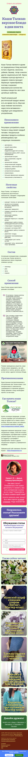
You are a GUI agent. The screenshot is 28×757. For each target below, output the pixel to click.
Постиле (13, 726)
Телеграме (17, 724)
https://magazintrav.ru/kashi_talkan (12, 426)
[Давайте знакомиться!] (14, 468)
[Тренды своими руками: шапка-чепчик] (14, 649)
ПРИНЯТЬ (19, 755)
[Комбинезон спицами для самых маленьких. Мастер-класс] (14, 628)
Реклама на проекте (5, 744)
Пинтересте (8, 724)
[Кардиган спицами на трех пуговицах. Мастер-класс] (14, 706)
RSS (2, 747)
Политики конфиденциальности (16, 547)
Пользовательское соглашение (8, 739)
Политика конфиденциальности (8, 741)
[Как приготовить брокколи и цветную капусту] (14, 576)
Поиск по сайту (4, 746)
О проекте (3, 743)
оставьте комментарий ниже (14, 494)
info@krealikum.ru (19, 735)
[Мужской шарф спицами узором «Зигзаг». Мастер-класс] (14, 602)
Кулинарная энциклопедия (9, 34)
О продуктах (22, 34)
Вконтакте (21, 722)
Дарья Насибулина (18, 734)
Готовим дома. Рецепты (14, 32)
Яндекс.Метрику (13, 752)
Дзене (14, 722)
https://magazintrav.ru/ (14, 450)
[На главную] (14, 14)
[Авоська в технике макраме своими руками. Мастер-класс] (14, 679)
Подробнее (9, 755)
